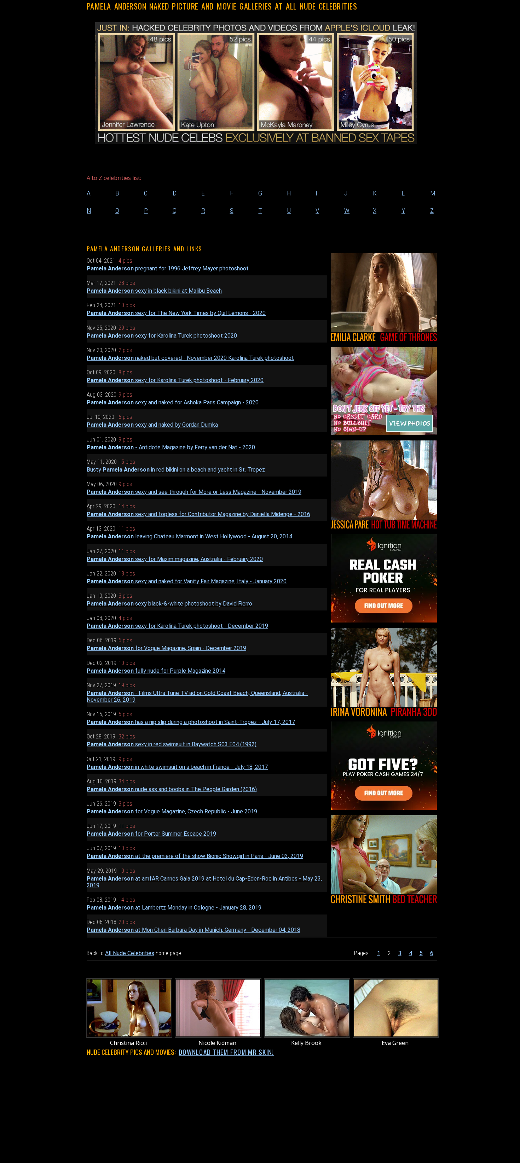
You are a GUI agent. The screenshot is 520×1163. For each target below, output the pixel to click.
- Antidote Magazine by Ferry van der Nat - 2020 (171, 447)
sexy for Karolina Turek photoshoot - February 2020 (175, 380)
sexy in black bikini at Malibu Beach (154, 290)
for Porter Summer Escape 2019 (151, 833)
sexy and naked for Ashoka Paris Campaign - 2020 (173, 402)
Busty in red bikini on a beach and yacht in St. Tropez (176, 469)
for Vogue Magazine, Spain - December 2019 (166, 648)
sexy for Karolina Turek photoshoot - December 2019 (177, 626)
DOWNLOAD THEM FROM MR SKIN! (226, 1052)
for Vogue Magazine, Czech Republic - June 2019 (172, 811)
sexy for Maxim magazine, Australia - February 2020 (175, 559)
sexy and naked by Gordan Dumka (152, 424)
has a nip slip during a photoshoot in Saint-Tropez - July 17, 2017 (191, 722)
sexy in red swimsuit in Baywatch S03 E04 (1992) (171, 744)
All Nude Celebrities (129, 953)
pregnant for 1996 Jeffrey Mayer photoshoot (168, 268)
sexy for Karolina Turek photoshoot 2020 (162, 335)
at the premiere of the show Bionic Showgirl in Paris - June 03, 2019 (195, 856)
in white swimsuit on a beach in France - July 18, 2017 (177, 767)
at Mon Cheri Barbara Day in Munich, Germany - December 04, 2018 (193, 930)
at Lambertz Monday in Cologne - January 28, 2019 (174, 907)
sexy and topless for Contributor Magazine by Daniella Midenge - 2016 (198, 514)
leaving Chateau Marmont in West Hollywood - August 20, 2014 (189, 536)
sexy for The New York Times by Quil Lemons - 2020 (176, 313)
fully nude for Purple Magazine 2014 (156, 670)
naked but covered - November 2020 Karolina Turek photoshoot (190, 358)
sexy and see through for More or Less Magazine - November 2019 (194, 492)
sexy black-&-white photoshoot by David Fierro (169, 603)
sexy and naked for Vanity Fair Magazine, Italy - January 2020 (187, 581)
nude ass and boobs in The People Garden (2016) (172, 789)
